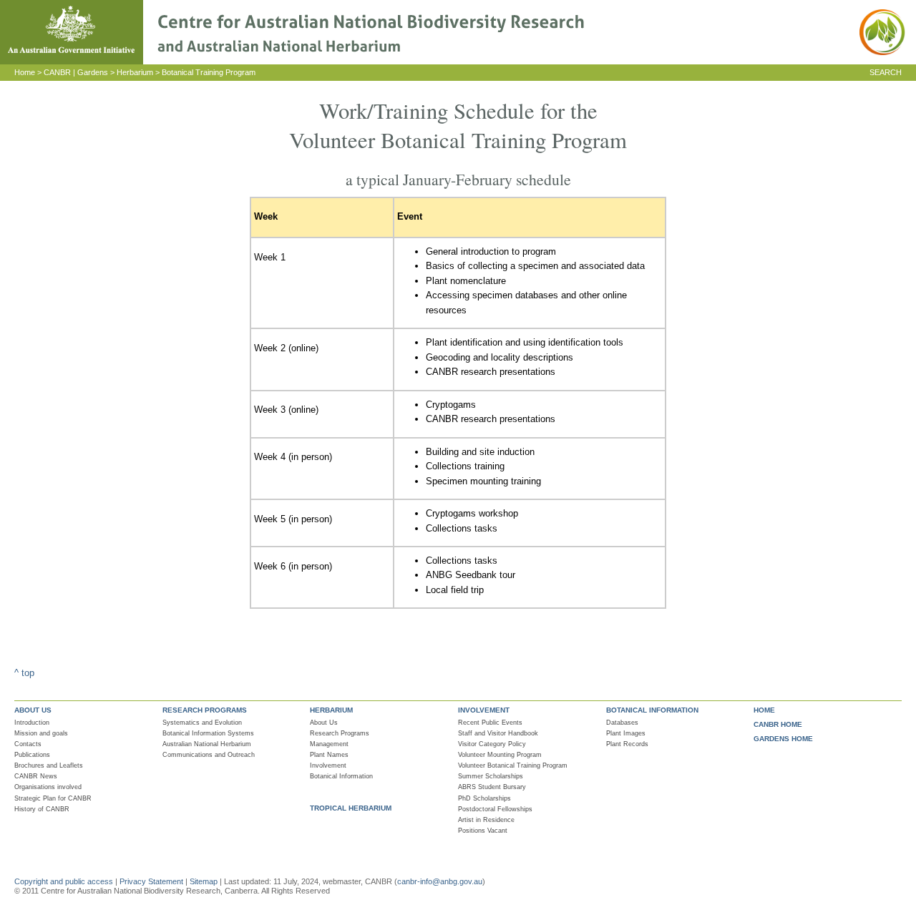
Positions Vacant (482, 830)
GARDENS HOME (783, 739)
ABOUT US (33, 710)
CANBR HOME (778, 724)
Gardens (92, 72)
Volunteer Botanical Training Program (512, 765)
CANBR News (35, 776)
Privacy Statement (152, 881)
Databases (622, 722)
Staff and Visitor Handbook (498, 733)
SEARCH (885, 72)
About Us (324, 722)
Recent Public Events (490, 722)
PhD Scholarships (484, 798)
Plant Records (627, 744)
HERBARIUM (331, 710)
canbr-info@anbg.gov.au (439, 881)
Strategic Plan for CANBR (53, 798)
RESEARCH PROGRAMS (204, 710)
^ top (24, 672)
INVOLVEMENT (484, 710)
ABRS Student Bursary (492, 787)
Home (24, 72)
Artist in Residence (486, 819)
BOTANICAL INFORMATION (652, 710)
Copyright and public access (63, 881)
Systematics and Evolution (202, 722)
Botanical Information (341, 776)
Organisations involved (48, 787)
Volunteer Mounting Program (500, 754)
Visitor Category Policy (492, 744)
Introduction (31, 722)
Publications (32, 754)
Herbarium (135, 72)
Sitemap (204, 881)
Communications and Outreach (208, 754)
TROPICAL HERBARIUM (350, 808)
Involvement (328, 765)
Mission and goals (41, 733)
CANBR (57, 72)
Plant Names (329, 754)
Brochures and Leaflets (48, 765)
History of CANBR (41, 809)
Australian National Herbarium (206, 744)
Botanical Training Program (208, 72)
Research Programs (339, 733)
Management (329, 744)
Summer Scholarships (490, 776)
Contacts (28, 744)
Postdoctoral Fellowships (495, 809)
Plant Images (625, 733)
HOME (764, 710)
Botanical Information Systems (208, 733)
